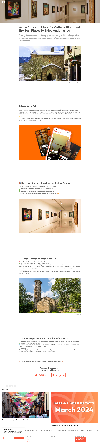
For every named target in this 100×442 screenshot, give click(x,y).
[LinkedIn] (15, 386)
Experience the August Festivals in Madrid (15, 420)
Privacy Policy (29, 439)
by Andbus (78, 314)
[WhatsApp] (7, 386)
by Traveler (78, 234)
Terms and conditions (30, 438)
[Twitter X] (12, 386)
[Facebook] (10, 386)
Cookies (28, 441)
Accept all (18, 437)
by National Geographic (75, 82)
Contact (52, 438)
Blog (51, 439)
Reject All (8, 437)
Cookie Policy (8, 435)
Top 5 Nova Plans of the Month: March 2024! (64, 425)
